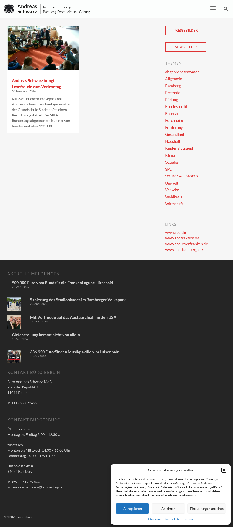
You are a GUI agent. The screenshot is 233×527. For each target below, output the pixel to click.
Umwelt (171, 183)
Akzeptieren (132, 508)
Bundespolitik (176, 106)
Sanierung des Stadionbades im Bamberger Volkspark (78, 299)
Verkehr (172, 190)
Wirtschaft (174, 203)
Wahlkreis (173, 197)
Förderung (174, 127)
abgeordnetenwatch (182, 71)
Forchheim (174, 120)
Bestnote (172, 92)
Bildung (171, 99)
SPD (168, 169)
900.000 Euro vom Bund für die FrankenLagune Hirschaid (62, 282)
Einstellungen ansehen (207, 508)
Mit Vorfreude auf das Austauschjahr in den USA (73, 317)
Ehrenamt (173, 113)
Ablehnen (168, 508)
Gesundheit (174, 134)
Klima (170, 155)
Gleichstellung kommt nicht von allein (46, 334)
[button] (224, 470)
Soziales (172, 162)
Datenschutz (154, 519)
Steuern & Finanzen (181, 176)
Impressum (188, 519)
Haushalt (172, 141)
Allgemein (173, 78)
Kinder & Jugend (179, 148)
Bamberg (173, 85)
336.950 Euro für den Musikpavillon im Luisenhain (74, 351)
